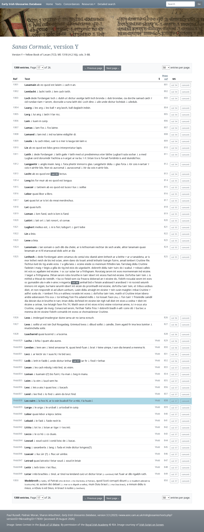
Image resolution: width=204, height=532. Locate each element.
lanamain (134, 247)
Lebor (28, 193)
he (56, 380)
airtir (101, 167)
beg (75, 374)
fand (43, 213)
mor (27, 260)
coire (126, 308)
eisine (108, 304)
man (67, 374)
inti (68, 427)
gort (76, 227)
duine (62, 317)
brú (102, 304)
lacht (42, 91)
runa (68, 101)
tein (144, 275)
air (73, 317)
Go (199, 4)
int (26, 271)
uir (57, 454)
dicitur (72, 98)
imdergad (38, 317)
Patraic (55, 480)
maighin (126, 289)
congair (39, 308)
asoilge (80, 98)
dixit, (27, 289)
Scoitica (28, 484)
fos (42, 127)
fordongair (50, 256)
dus (39, 300)
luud (46, 380)
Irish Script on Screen (151, 524)
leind (51, 347)
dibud (92, 324)
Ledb (28, 360)
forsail (104, 158)
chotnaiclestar (90, 311)
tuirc (116, 267)
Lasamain (30, 84)
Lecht (28, 173)
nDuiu (37, 488)
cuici (82, 474)
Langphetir (100, 164)
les (36, 367)
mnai (56, 200)
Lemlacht (30, 91)
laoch (64, 107)
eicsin (79, 286)
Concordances (72, 4)
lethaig (65, 297)
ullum (60, 289)
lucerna (63, 334)
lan (41, 247)
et (135, 286)
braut (104, 484)
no (77, 317)
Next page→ (112, 68)
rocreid (136, 282)
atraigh (92, 289)
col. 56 (174, 318)
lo (46, 394)
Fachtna (55, 158)
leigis (47, 267)
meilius (39, 227)
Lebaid (29, 420)
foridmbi (114, 158)
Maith (75, 304)
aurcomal (58, 167)
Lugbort (29, 227)
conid (53, 440)
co (93, 264)
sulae (72, 271)
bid (90, 282)
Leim (28, 380)
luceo (68, 187)
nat (116, 474)
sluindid (131, 158)
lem (56, 91)
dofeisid (79, 300)
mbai (136, 289)
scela (34, 293)
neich (40, 260)
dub (109, 98)
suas (51, 354)
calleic (146, 267)
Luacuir (29, 187)
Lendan (29, 347)
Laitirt (28, 220)
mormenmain (130, 271)
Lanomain (31, 247)
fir (130, 324)
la (39, 400)
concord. (186, 85)
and (124, 158)
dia (66, 247)
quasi (35, 193)
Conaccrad (61, 308)
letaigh (52, 304)
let (49, 467)
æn (44, 347)
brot (68, 481)
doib (59, 250)
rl (85, 158)
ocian (59, 260)
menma (29, 311)
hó (42, 434)
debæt (56, 484)
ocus (139, 304)
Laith (28, 154)
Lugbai (117, 154)
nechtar (99, 247)
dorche (131, 98)
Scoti (106, 480)
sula (125, 154)
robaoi (139, 267)
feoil (92, 360)
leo (36, 107)
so (69, 484)
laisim (58, 84)
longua (68, 180)
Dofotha (130, 275)
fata (65, 164)
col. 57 (174, 367)
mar (66, 484)
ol (61, 220)
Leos (27, 317)
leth (36, 360)
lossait (103, 297)
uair (53, 141)
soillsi (36, 324)
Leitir (28, 467)
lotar (99, 474)
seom (139, 278)
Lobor (28, 414)
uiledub (132, 101)
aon (116, 347)
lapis (79, 147)
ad (55, 289)
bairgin (107, 260)
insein (51, 164)
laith (87, 98)
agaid (124, 324)
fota (123, 164)
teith (48, 91)
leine (100, 347)
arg (41, 107)
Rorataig (100, 271)
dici (50, 484)
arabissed (107, 282)
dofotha (117, 286)
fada (59, 447)
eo (42, 84)
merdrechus (66, 200)
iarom (48, 101)
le (60, 354)
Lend (28, 394)
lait (37, 220)
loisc (59, 440)
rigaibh (137, 474)
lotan (47, 427)
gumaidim (33, 282)
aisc (41, 387)
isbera (145, 293)
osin (57, 400)
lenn (39, 347)
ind (44, 134)
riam (39, 101)
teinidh (50, 278)
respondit (44, 289)
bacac (72, 440)
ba (59, 278)
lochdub (120, 101)
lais (118, 264)
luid (36, 264)
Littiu (28, 427)
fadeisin (29, 267)
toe (45, 304)
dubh (61, 98)
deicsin (32, 300)
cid (26, 101)
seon (81, 304)
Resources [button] (87, 4)
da (88, 167)
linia (35, 240)
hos (43, 400)
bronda (100, 98)
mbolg (47, 367)
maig (38, 267)
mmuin (133, 484)
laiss (71, 264)
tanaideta (138, 256)
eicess (103, 275)
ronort (54, 220)
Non (46, 167)
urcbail (52, 407)
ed (45, 488)
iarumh (60, 286)
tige (56, 427)
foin (71, 297)
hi (144, 347)
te (39, 427)
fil (42, 250)
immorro (82, 164)
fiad (109, 275)
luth (38, 207)
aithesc (67, 293)
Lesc (27, 387)
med (78, 154)
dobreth (96, 267)
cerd (35, 158)
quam (45, 340)
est (53, 84)
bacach (64, 387)
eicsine (54, 271)
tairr (110, 267)
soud (39, 440)
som (73, 278)
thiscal (38, 278)
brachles (43, 474)
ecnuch (90, 317)
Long (28, 180)
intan (138, 293)
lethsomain (88, 247)
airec (56, 282)
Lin (26, 233)
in (40, 121)
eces (119, 271)
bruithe (75, 275)
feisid (68, 278)
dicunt (123, 480)
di (75, 134)
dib (62, 247)
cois (135, 164)
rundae (32, 101)
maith (118, 293)
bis (32, 180)
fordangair (43, 98)
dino (91, 101)
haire (52, 286)
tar (78, 271)
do (50, 200)
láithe (109, 154)
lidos (49, 147)
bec (142, 308)
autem (43, 484)
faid (40, 420)
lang (57, 164)
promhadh (92, 286)
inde (68, 447)
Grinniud (75, 324)
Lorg (27, 114)
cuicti (45, 440)
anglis (43, 164)
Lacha (28, 340)
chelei (72, 247)
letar (53, 460)
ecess (87, 293)
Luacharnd (31, 334)
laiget (30, 275)
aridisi (28, 297)
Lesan (28, 367)
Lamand (29, 134)
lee (35, 394)
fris (56, 293)
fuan (84, 347)
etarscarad (50, 250)
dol (79, 101)
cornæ (66, 220)
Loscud (29, 440)
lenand (127, 347)
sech (50, 213)
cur (67, 271)
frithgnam (88, 271)
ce (80, 311)
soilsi (42, 328)
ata (145, 304)
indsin (87, 107)
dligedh (76, 484)
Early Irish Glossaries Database (21, 4)
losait (83, 260)
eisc (87, 256)
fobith (122, 278)
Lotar (28, 474)
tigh (103, 300)
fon (123, 297)
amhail (83, 282)
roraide (75, 293)
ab (38, 84)
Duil (54, 324)
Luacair (29, 454)
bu (80, 158)
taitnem (41, 187)
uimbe (63, 454)
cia (125, 98)
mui (113, 484)
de (106, 247)
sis (44, 354)
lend (78, 347)
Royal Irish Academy (96, 524)
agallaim (41, 271)
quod (47, 84)
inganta (65, 282)
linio (33, 233)
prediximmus (92, 154)
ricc (58, 114)
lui (34, 114)
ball (52, 107)
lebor (42, 414)
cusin (118, 289)
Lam (27, 121)
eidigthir (68, 134)
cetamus (69, 256)
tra (96, 158)
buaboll (64, 400)
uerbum (68, 289)
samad (140, 98)
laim (82, 141)
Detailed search (106, 4)
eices (122, 300)
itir (130, 164)
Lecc (27, 354)
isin (77, 141)
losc (54, 387)
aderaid (143, 481)
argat (68, 158)
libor (41, 193)
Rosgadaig (63, 324)
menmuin (100, 264)
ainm (60, 256)
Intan (90, 158)
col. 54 (174, 85)
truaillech (136, 481)
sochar (132, 154)
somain (48, 247)
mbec (47, 141)
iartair (143, 164)
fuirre (115, 260)
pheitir (72, 164)
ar (73, 158)
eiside (88, 264)
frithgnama (42, 275)
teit (113, 289)
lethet (33, 260)
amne (126, 304)
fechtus (29, 264)
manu (84, 374)
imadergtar (51, 317)
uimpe (107, 347)
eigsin (41, 286)
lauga (71, 141)
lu (36, 141)
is (57, 141)
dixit (112, 300)
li (122, 154)
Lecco (28, 434)
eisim (70, 367)
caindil (148, 297)
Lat (27, 207)
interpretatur (68, 147)
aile (48, 282)
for (37, 180)
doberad (95, 278)
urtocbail (64, 407)
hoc (138, 158)
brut (67, 394)
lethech (108, 256)
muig (51, 308)
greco (56, 147)
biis (41, 167)
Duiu (97, 484)
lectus (63, 173)
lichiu (38, 340)
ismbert (131, 260)
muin (91, 484)
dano (72, 260)
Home (49, 4)
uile (99, 101)
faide (49, 420)
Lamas (28, 127)
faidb (44, 360)
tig (44, 264)
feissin (98, 282)
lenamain (30, 250)
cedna (131, 300)
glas (90, 164)
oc (34, 271)
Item (118, 324)
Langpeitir (31, 164)
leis (34, 387)
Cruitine (140, 260)
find (40, 394)
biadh (113, 308)
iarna (68, 317)
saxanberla (40, 447)
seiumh (144, 282)
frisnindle (139, 297)
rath (143, 474)
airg (38, 114)
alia (52, 340)
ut (66, 98)
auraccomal (73, 167)
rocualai (130, 278)
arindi (90, 260)
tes (64, 427)
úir (42, 454)
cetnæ (38, 304)
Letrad (29, 460)
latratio (44, 460)
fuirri (57, 374)
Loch (27, 98)
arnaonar (60, 347)
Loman (29, 213)
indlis (90, 297)
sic (51, 167)
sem (51, 380)
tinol (53, 474)
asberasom (38, 297)
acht (65, 250)
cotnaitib (62, 311)
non (36, 289)
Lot (27, 200)
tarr (58, 300)
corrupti (114, 480)
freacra (85, 278)
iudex (70, 488)
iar (82, 360)
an (74, 84)
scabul (128, 267)
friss (94, 308)
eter (102, 154)
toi (58, 297)
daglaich (78, 107)
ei (52, 289)
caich (147, 98)
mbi (55, 367)
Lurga (28, 407)
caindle (110, 324)
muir (42, 180)
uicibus (148, 286)
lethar (68, 360)
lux (74, 187)
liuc (38, 454)
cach (67, 84)
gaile (64, 154)
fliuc (53, 454)
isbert (92, 275)
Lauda (28, 141)
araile (117, 247)
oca (52, 297)
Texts (58, 4)
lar (53, 114)
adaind (83, 297)
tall (108, 300)
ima (134, 324)
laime (55, 127)
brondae (117, 98)
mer (63, 141)
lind (60, 367)
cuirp (45, 121)
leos (139, 324)
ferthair (79, 308)
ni (52, 227)
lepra (51, 414)
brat (92, 347)
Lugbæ (29, 158)
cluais (53, 434)
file (147, 260)
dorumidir (45, 158)
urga (40, 407)
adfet (28, 293)
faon (111, 297)
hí (67, 347)
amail (123, 260)
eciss (56, 264)
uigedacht (84, 267)
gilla (66, 264)
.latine (57, 414)
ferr (58, 227)
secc (68, 354)
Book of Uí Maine (50, 524)
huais (88, 400)
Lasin (78, 289)
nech (55, 420)
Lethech (30, 256)
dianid (93, 256)
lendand (74, 474)
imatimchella (32, 328)
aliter (125, 247)
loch (53, 98)
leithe (121, 256)
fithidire (111, 264)
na (54, 134)
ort (41, 220)
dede (34, 98)
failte (88, 308)
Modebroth (31, 480)
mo (73, 481)
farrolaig (126, 264)
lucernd (49, 334)
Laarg (28, 107)
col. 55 (174, 180)
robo (68, 275)
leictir (39, 354)
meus (28, 488)
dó (131, 308)
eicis (72, 267)
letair (77, 460)
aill (120, 308)
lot (37, 200)
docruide (58, 101)
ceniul (81, 256)
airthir (35, 167)
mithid (28, 278)
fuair (122, 474)
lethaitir (98, 260)
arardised (120, 282)
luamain (40, 374)
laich (46, 114)
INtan (53, 275)
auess (57, 340)
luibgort (66, 227)
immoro (29, 286)
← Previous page (93, 68)
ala (41, 282)
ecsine (80, 264)
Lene (28, 240)
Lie (26, 147)
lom (38, 213)
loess (83, 324)
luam (36, 121)
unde (104, 101)
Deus (51, 488)
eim (38, 380)
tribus (140, 286)
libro (49, 193)
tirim (42, 467)
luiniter (146, 324)
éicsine (28, 304)
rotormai (117, 304)
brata (82, 481)
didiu (110, 164)
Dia (77, 481)
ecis (30, 271)
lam (38, 127)
